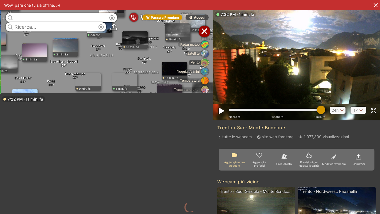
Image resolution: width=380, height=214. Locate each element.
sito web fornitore (277, 136)
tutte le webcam (237, 136)
